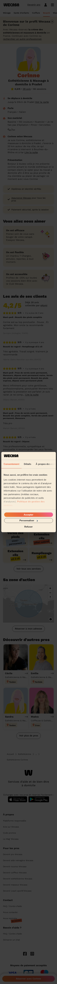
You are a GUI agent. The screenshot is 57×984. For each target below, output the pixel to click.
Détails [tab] (27, 464)
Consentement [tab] (11, 464)
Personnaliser (26, 520)
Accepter (28, 514)
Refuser (28, 526)
